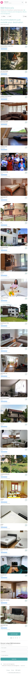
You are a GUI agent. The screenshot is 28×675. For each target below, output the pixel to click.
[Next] (25, 36)
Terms (12, 670)
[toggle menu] (26, 2)
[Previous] (2, 36)
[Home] (1, 664)
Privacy (8, 670)
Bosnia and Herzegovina (8, 664)
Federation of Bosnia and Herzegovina (11, 12)
